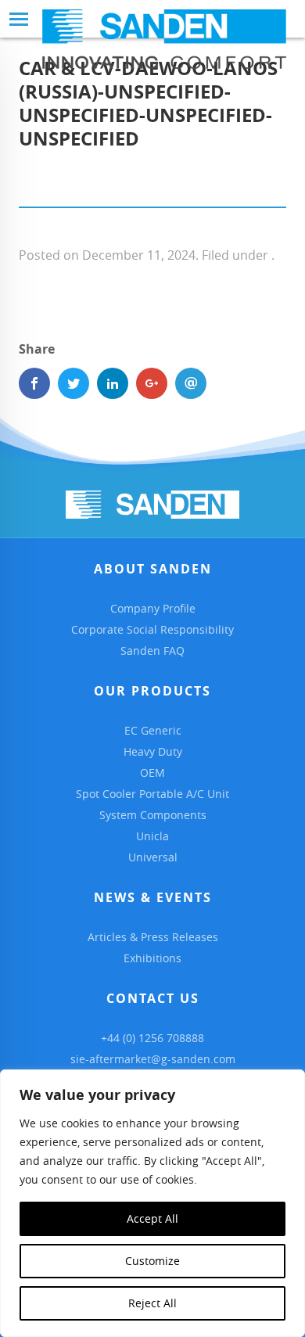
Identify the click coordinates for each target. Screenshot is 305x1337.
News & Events (153, 897)
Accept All (152, 1218)
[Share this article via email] (190, 383)
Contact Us (152, 998)
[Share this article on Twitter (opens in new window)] (73, 383)
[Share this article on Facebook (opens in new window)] (34, 383)
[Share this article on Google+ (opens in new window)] (151, 383)
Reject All (152, 1303)
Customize (152, 1260)
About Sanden (153, 568)
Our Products (152, 690)
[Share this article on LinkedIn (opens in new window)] (112, 383)
